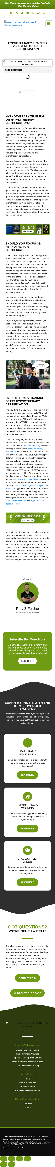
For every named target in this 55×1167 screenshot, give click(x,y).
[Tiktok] (22, 13)
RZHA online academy (16, 501)
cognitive (31, 485)
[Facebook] (11, 13)
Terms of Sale (43, 1136)
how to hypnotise (31, 445)
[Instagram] (16, 13)
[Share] (19, 1158)
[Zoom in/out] (3, 1158)
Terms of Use (30, 1136)
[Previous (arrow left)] (3, 1164)
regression (10, 488)
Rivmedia (21, 1148)
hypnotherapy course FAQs (25, 479)
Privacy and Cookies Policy (13, 1136)
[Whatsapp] (33, 13)
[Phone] (38, 13)
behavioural (20, 485)
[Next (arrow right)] (11, 1164)
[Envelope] (44, 13)
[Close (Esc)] (27, 1158)
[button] (49, 70)
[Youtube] (27, 13)
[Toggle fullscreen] (11, 1158)
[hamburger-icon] (48, 23)
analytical (40, 485)
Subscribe (27, 661)
